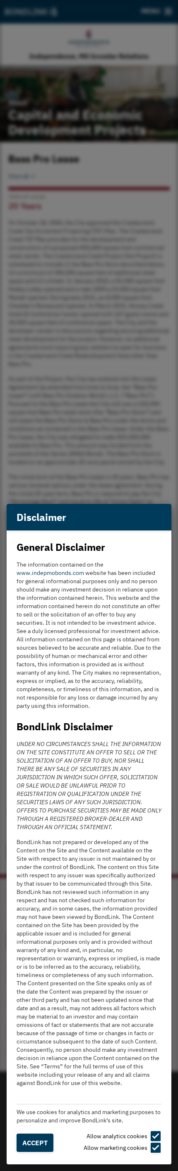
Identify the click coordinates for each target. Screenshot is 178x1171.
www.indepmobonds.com (50, 573)
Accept (35, 1143)
